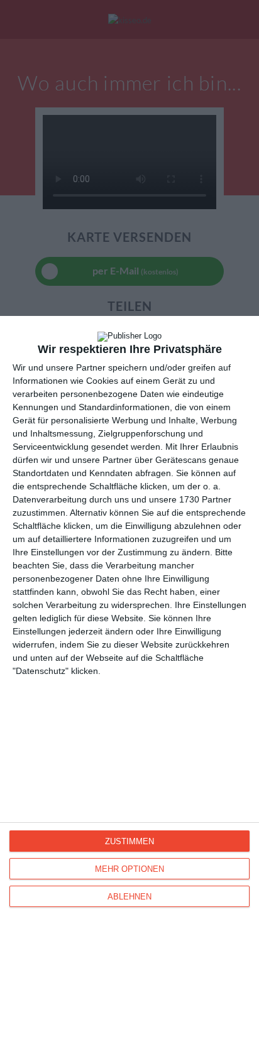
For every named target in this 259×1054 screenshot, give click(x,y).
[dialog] (129, 685)
